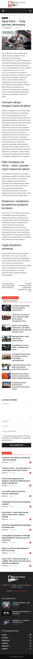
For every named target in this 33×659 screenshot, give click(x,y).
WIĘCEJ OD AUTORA (10, 301)
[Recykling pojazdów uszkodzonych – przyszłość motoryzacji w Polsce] (6, 385)
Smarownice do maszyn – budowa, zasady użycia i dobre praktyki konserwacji (21, 376)
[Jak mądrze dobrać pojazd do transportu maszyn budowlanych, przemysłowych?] (6, 356)
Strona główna (5, 15)
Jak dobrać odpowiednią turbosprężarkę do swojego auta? (20, 308)
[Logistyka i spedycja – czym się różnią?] (6, 605)
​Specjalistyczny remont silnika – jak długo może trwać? (20, 347)
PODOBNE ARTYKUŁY (10, 298)
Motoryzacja (14, 15)
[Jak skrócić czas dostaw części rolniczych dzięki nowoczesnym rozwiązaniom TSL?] (6, 317)
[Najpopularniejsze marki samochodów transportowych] (6, 338)
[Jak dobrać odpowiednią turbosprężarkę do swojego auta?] (6, 308)
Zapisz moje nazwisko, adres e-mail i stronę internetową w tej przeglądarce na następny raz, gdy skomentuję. (16, 438)
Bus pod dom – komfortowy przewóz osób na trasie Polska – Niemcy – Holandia (15, 514)
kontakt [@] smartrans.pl (19, 591)
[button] (3, 10)
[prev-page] (3, 393)
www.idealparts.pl (16, 256)
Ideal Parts (9, 213)
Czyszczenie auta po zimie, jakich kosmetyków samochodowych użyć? (21, 367)
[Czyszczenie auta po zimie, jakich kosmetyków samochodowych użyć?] (6, 367)
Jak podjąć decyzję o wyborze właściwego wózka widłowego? (8, 285)
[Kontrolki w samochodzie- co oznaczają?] (6, 613)
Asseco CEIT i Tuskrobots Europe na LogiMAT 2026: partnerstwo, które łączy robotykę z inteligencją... (16, 561)
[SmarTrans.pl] (16, 4)
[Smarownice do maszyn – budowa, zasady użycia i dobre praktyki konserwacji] (6, 376)
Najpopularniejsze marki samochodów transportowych (20, 338)
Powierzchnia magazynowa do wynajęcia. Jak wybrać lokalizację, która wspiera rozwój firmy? (16, 481)
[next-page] (6, 393)
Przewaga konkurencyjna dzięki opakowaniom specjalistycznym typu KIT (24, 287)
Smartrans (8, 27)
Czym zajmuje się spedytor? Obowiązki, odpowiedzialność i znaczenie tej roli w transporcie (16, 538)
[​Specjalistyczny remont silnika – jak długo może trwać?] (6, 347)
